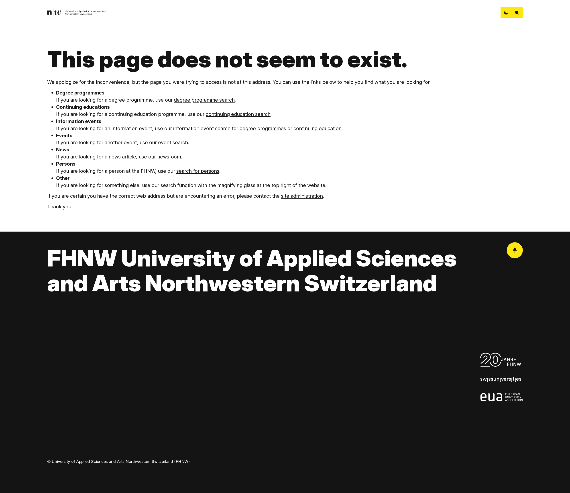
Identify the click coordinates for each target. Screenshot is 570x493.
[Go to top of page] (515, 250)
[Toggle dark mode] (506, 12)
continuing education (317, 128)
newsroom (169, 157)
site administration (302, 196)
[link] (76, 12)
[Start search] (517, 12)
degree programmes (263, 128)
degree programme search (204, 100)
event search (173, 142)
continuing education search (238, 114)
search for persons (197, 171)
